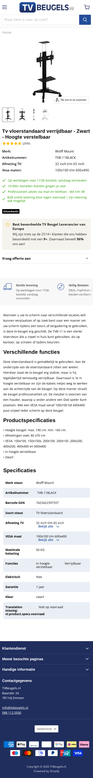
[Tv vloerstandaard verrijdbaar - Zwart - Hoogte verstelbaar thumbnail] (8, 115)
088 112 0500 (11, 713)
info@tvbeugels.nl (15, 708)
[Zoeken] (85, 20)
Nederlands (44, 729)
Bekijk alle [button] (46, 526)
